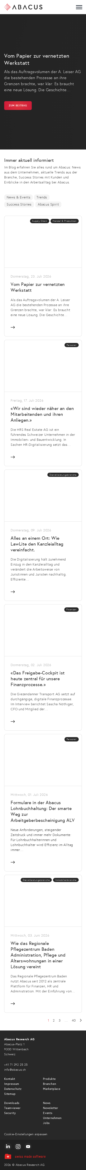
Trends (42, 197)
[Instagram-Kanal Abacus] (18, 1146)
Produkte (49, 1079)
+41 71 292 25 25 (16, 1065)
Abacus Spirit (48, 204)
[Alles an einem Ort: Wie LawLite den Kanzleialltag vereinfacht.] (43, 535)
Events (47, 1113)
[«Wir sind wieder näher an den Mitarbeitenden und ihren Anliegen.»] (43, 403)
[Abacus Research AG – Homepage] (23, 7)
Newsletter (50, 1108)
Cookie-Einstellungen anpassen (25, 1134)
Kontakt (9, 1079)
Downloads (11, 1103)
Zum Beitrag (18, 105)
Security (10, 1113)
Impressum (11, 1084)
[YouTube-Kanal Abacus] (28, 1146)
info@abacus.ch (15, 1070)
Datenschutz (13, 1089)
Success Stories (19, 204)
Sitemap (10, 1094)
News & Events (18, 197)
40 (74, 1020)
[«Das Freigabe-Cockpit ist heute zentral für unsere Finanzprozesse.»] (43, 667)
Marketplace (51, 1089)
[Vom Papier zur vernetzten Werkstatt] (43, 276)
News (47, 1103)
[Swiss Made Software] (43, 1156)
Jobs (46, 1123)
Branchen (49, 1084)
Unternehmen (52, 1118)
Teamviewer (12, 1108)
